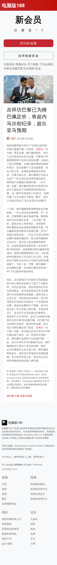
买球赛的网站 (37, 484)
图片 (4, 498)
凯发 (32, 529)
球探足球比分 (37, 494)
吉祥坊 (39, 149)
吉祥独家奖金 (28, 56)
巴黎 (17, 396)
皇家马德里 (26, 396)
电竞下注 (7, 538)
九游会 (34, 519)
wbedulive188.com (33, 434)
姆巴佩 (10, 396)
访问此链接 (28, 43)
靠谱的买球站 (9, 533)
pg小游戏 (7, 543)
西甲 (13, 138)
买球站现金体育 (10, 529)
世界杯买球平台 (38, 489)
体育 (4, 489)
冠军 (32, 524)
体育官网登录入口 (11, 519)
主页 (4, 484)
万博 (32, 543)
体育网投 (7, 524)
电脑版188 (13, 5)
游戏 (4, 494)
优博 (32, 533)
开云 (32, 538)
